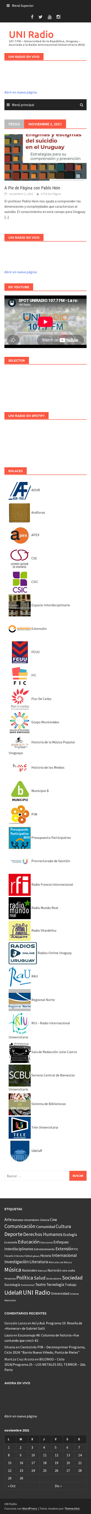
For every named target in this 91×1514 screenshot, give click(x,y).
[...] (6, 217)
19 (56, 1463)
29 (9, 1478)
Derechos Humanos (43, 1234)
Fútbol (28, 1255)
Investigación (16, 1261)
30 (21, 1478)
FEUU (35, 652)
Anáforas (38, 512)
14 (80, 1455)
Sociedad (72, 1277)
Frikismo (19, 1255)
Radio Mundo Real (44, 907)
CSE (34, 558)
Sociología (12, 1285)
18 (45, 1463)
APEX (35, 535)
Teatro (40, 1284)
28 (80, 1470)
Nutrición (54, 1270)
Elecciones (46, 1242)
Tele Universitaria (44, 1127)
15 (9, 1463)
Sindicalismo (53, 1278)
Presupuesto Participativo (51, 837)
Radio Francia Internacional (52, 884)
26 (56, 1470)
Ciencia (44, 1220)
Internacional (64, 1255)
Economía (10, 1242)
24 (33, 1470)
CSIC (34, 581)
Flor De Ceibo (41, 699)
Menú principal (23, 105)
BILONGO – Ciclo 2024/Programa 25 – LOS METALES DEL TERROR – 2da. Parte (45, 1364)
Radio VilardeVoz (44, 930)
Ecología (70, 1234)
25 (45, 1470)
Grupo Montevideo (45, 722)
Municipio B (40, 790)
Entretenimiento (44, 1249)
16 (21, 1463)
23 (21, 1470)
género (36, 1256)
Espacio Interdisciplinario (50, 605)
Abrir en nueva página (20, 92)
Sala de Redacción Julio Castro (54, 1052)
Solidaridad (27, 1285)
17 (33, 1463)
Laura (8, 1335)
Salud (40, 1278)
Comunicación (19, 1226)
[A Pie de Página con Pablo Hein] (45, 157)
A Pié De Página (51, 194)
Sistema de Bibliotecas (48, 1104)
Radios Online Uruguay (54, 953)
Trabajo (70, 1284)
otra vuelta (68, 1270)
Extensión (39, 628)
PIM (34, 814)
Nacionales (29, 1270)
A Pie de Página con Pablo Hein (32, 188)
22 (9, 1470)
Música (12, 1269)
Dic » (58, 1486)
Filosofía (8, 1255)
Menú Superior (23, 5)
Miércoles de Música (60, 1262)
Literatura (38, 1261)
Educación (29, 1242)
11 (45, 1455)
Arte (8, 1219)
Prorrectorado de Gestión (50, 861)
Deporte (13, 1234)
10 (33, 1455)
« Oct (12, 1486)
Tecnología (55, 1284)
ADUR (35, 490)
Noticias (42, 1270)
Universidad (60, 1293)
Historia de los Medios (47, 767)
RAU (34, 976)
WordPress (29, 1508)
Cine (53, 1219)
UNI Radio (31, 34)
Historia (45, 1256)
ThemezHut (72, 1508)
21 (80, 1463)
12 (56, 1455)
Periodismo (10, 1278)
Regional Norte (43, 999)
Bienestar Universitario (26, 1220)
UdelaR (36, 1150)
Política (24, 1277)
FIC (33, 675)
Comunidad (45, 1226)
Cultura (63, 1226)
